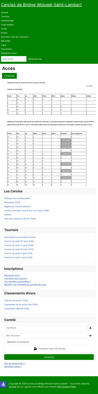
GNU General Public (66, 386)
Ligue (3, 45)
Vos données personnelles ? (17, 281)
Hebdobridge (7, 20)
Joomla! (12, 386)
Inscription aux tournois (15, 278)
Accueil (4, 12)
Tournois (5, 16)
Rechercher (36, 59)
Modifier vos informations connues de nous (25, 284)
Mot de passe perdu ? (14, 363)
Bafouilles (5, 41)
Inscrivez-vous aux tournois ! (15, 37)
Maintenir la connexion (18, 342)
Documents (6, 49)
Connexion (49, 357)
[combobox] (14, 59)
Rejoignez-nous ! (9, 53)
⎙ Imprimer (9, 76)
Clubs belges (7, 24)
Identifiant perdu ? (13, 366)
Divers (4, 32)
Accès (4, 28)
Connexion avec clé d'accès (51, 348)
